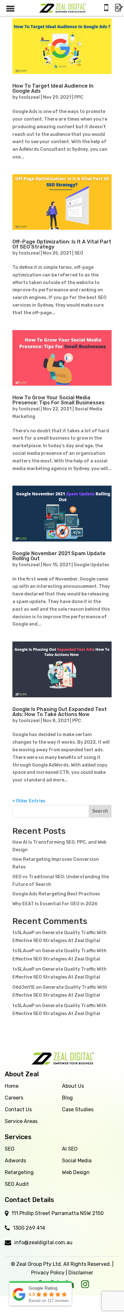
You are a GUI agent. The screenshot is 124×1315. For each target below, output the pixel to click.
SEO (78, 253)
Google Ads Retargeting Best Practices (56, 894)
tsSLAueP (23, 932)
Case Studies (77, 1109)
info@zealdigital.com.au (43, 1242)
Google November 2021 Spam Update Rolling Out (59, 555)
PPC (78, 97)
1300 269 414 (29, 1228)
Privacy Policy (48, 1273)
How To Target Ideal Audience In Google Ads (52, 88)
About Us (73, 1086)
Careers (14, 1098)
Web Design (76, 1172)
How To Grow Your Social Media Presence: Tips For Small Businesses (58, 400)
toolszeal (29, 97)
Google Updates (91, 565)
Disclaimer (80, 1273)
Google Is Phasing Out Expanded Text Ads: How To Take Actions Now (59, 711)
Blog (67, 1098)
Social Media (77, 1161)
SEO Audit (17, 1184)
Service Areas (21, 1121)
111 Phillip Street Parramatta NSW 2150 (57, 1213)
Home (11, 1086)
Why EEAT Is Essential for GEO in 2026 (54, 904)
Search (100, 811)
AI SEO (70, 1149)
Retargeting (19, 1172)
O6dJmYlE (23, 987)
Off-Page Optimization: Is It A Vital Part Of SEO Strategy (61, 244)
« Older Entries (28, 801)
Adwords (15, 1161)
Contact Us (18, 1109)
